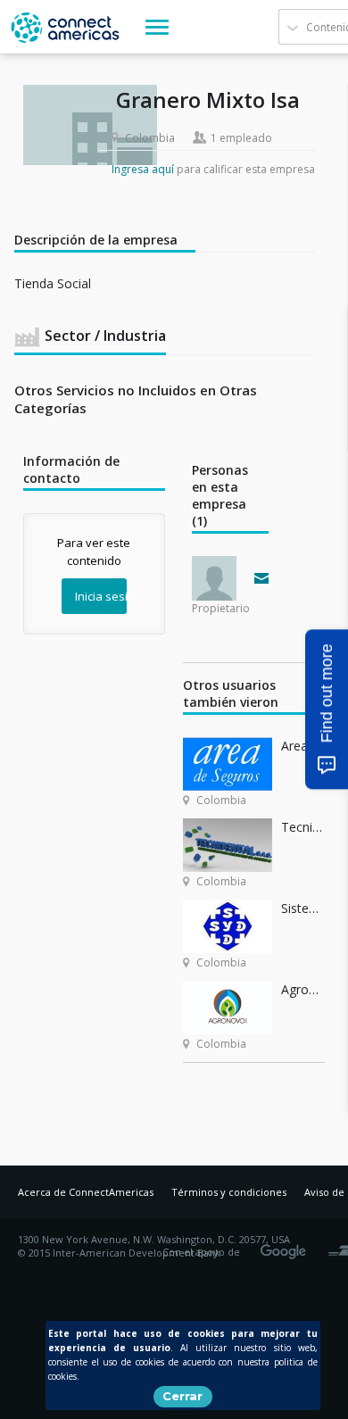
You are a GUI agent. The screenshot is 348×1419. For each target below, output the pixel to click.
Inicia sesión (101, 596)
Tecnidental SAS (303, 826)
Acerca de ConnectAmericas (85, 1192)
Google (286, 1245)
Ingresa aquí (143, 169)
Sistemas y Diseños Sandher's (303, 908)
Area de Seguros (303, 745)
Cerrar (182, 1396)
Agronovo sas (303, 989)
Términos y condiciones (228, 1192)
